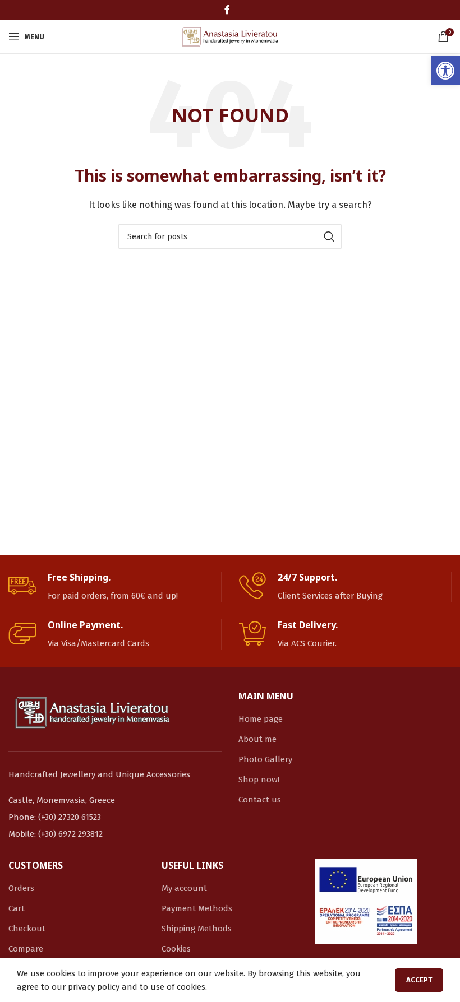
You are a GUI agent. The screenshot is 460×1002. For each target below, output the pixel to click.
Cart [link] (16, 908)
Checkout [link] (26, 929)
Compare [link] (25, 949)
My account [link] (184, 888)
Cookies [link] (176, 949)
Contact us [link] (259, 800)
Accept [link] (419, 980)
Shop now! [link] (258, 779)
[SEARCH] (329, 236)
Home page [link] (260, 719)
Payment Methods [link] (197, 908)
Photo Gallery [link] (265, 759)
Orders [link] (21, 888)
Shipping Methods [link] (197, 929)
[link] (445, 70)
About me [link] (257, 739)
